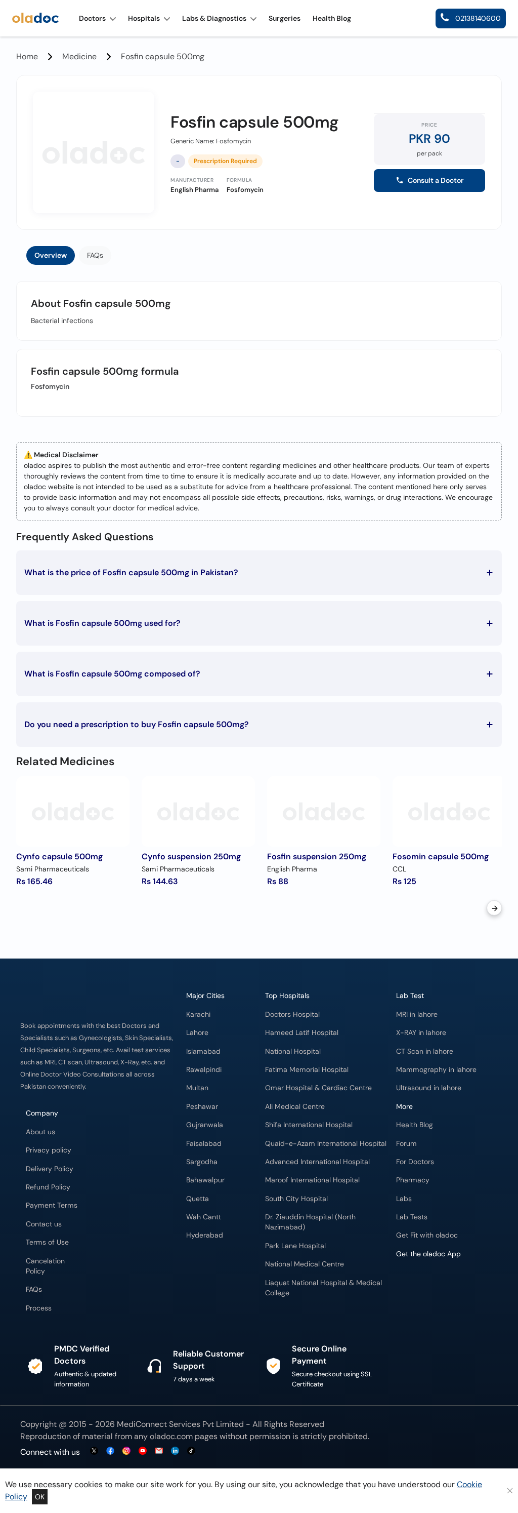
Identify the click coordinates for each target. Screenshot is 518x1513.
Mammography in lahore (436, 1069)
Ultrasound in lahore (428, 1088)
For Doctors (415, 1162)
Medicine (79, 56)
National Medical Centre (304, 1264)
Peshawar (202, 1106)
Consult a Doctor (436, 180)
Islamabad (203, 1051)
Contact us (44, 1224)
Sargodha (202, 1162)
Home (27, 56)
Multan (197, 1088)
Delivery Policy (49, 1169)
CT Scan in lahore (424, 1051)
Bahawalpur (205, 1180)
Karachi (198, 1014)
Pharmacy (412, 1180)
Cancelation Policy (45, 1266)
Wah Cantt (203, 1217)
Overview (50, 255)
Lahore (197, 1032)
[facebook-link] (110, 1451)
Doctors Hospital (292, 1014)
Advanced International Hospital (317, 1162)
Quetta (197, 1199)
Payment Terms (51, 1205)
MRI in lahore (417, 1014)
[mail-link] (159, 1451)
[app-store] (442, 1293)
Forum (406, 1143)
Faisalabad (204, 1143)
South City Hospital (296, 1199)
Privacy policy (48, 1150)
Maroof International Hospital (312, 1180)
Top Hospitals (287, 995)
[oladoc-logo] (35, 18)
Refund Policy (48, 1187)
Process (39, 1308)
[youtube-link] (143, 1451)
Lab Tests (411, 1217)
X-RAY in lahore (421, 1032)
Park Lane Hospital (295, 1246)
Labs (404, 1199)
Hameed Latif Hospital (301, 1032)
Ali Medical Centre (295, 1106)
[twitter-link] (94, 1451)
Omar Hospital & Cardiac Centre (318, 1088)
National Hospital (293, 1051)
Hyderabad (204, 1235)
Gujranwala (204, 1125)
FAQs (95, 255)
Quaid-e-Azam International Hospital (325, 1143)
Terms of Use (47, 1242)
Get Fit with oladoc (427, 1235)
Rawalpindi (204, 1069)
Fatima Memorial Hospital (307, 1069)
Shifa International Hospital (309, 1125)
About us (40, 1132)
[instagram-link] (126, 1451)
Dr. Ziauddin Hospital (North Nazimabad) (310, 1222)
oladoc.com (171, 1436)
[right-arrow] (494, 907)
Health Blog (414, 1125)
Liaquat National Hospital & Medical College (323, 1288)
